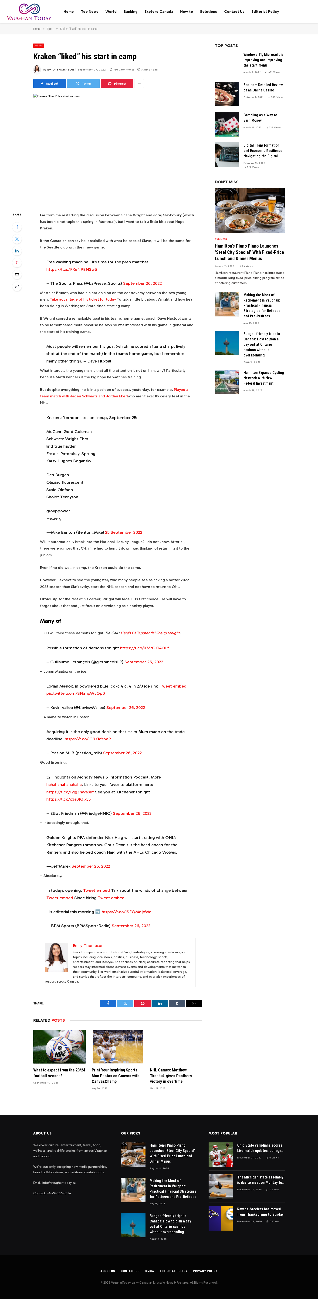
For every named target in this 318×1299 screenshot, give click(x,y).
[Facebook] (17, 227)
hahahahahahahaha (64, 784)
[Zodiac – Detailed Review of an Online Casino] (227, 94)
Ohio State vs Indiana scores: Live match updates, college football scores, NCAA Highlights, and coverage (260, 1148)
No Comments (124, 69)
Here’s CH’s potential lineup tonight (150, 633)
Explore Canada (159, 11)
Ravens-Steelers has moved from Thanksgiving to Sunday (260, 1212)
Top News (89, 11)
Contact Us (234, 11)
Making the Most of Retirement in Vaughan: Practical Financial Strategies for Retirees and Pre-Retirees (262, 306)
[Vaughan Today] (29, 11)
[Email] (17, 274)
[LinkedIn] (17, 250)
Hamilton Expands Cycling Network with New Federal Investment (264, 378)
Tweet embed (173, 686)
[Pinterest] (17, 262)
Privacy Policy (205, 1271)
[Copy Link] (17, 286)
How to (186, 11)
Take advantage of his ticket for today (83, 299)
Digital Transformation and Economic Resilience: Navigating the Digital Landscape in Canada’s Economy (263, 151)
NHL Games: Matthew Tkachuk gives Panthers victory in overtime (171, 1075)
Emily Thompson (60, 69)
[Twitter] (17, 239)
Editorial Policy (265, 11)
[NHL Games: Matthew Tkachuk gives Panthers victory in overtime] (176, 1047)
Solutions (208, 11)
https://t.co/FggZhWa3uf (70, 792)
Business (221, 239)
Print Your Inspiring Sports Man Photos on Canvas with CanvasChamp (115, 1075)
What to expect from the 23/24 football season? (59, 1072)
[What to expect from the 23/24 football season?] (59, 1047)
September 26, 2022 (142, 283)
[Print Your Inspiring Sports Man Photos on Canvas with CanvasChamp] (118, 1047)
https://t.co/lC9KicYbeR (88, 739)
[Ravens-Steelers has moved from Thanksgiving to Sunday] (221, 1218)
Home (69, 11)
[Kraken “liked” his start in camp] (117, 149)
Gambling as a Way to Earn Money (260, 118)
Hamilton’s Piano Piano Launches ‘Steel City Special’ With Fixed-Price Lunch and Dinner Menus (249, 252)
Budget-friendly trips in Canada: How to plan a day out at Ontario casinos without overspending (262, 344)
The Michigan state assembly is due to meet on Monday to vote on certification (260, 1180)
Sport (38, 45)
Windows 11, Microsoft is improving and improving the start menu (264, 59)
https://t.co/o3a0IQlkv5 (68, 799)
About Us (107, 1271)
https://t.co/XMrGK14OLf (144, 648)
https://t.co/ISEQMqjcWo (127, 911)
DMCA (149, 1271)
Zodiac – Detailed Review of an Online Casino (263, 87)
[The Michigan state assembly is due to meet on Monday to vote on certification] (221, 1186)
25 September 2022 (123, 532)
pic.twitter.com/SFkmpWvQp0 (75, 693)
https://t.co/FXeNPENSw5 (71, 269)
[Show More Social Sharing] (139, 83)
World (111, 11)
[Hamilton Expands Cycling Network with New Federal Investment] (227, 382)
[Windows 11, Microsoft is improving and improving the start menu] (227, 64)
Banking (131, 11)
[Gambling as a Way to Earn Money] (227, 124)
